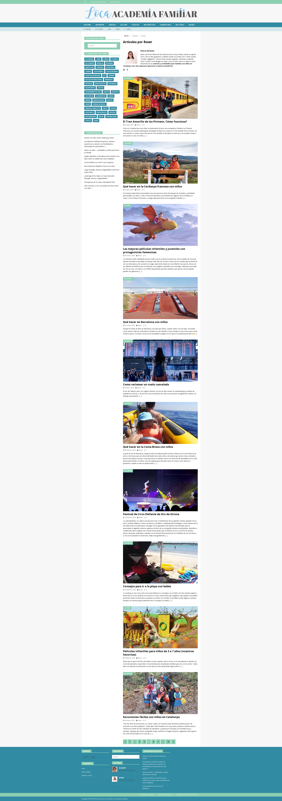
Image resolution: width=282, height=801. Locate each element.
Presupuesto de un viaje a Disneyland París (99, 182)
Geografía (100, 25)
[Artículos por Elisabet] (114, 771)
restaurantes (90, 116)
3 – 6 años (127, 29)
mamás (87, 100)
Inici (85, 2)
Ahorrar (109, 63)
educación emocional (93, 80)
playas (113, 108)
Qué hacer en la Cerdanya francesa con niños (152, 186)
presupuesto (101, 112)
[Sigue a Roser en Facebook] (126, 70)
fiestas (100, 88)
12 (168, 742)
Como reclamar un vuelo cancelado (146, 384)
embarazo (109, 80)
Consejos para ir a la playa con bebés (147, 586)
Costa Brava (98, 71)
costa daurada (112, 71)
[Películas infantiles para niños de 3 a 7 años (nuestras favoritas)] (160, 627)
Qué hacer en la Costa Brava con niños (148, 447)
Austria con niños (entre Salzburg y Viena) (99, 138)
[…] (145, 136)
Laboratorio (165, 25)
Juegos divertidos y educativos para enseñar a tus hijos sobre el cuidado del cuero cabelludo (155, 780)
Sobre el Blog (86, 772)
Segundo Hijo (111, 116)
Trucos (88, 121)
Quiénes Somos (115, 2)
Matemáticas (149, 25)
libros (111, 96)
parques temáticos (92, 108)
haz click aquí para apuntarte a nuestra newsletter (152, 66)
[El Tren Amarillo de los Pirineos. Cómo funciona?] (160, 98)
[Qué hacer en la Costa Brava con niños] (160, 423)
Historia (87, 25)
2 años (118, 29)
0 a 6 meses (87, 29)
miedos (109, 100)
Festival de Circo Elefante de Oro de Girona (151, 514)
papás (87, 104)
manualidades (98, 100)
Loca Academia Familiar (98, 2)
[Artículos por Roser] (114, 781)
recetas (112, 112)
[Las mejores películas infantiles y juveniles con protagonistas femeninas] (160, 225)
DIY (104, 75)
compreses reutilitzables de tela (187, 794)
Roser (138, 125)
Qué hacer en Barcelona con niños (145, 322)
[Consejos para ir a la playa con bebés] (160, 562)
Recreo (192, 25)
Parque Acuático (99, 104)
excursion (112, 84)
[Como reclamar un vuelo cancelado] (160, 361)
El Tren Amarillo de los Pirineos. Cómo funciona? (155, 121)
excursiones (90, 88)
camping (100, 67)
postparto (89, 112)
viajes (96, 121)
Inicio (83, 768)
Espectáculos (100, 84)
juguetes (115, 92)
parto (105, 108)
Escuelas (88, 84)
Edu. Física (180, 25)
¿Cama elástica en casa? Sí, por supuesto (99, 162)
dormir (111, 75)
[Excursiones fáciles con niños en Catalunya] (160, 693)
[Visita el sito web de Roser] (124, 70)
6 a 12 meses (99, 29)
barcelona (89, 67)
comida (88, 71)
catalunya (110, 67)
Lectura (123, 25)
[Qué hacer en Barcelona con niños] (160, 298)
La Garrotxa (100, 96)
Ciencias (112, 25)
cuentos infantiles (92, 75)
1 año (109, 29)
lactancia (89, 96)
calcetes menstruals (165, 794)
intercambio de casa (93, 92)
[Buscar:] (102, 46)
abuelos (100, 63)
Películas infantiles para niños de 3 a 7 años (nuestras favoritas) (158, 652)
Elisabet (122, 768)
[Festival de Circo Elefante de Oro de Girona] (160, 490)
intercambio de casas (147, 794)
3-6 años (114, 59)
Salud (101, 116)
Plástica (135, 25)
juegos (106, 92)
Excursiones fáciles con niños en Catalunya (151, 717)
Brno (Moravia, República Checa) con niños (99, 166)
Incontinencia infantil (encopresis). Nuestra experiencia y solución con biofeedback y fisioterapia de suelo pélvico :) (99, 143)
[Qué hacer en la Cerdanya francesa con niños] (160, 163)
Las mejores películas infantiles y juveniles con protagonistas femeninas (154, 250)
